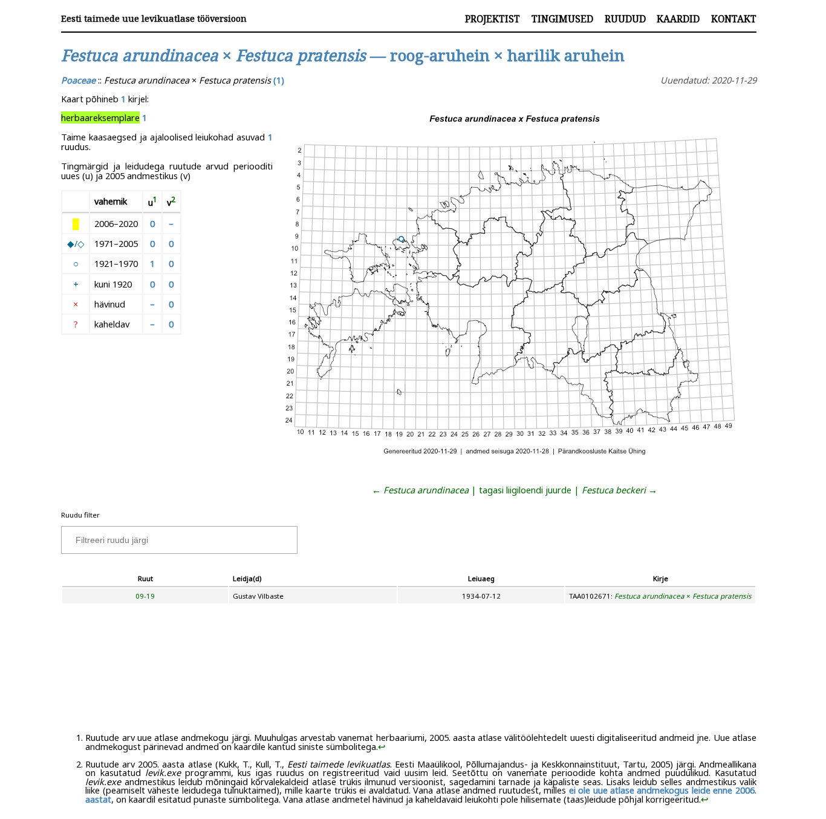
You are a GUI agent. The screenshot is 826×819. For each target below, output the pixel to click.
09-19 (145, 595)
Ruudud (625, 18)
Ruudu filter (80, 514)
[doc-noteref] (155, 202)
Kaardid (678, 18)
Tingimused (562, 18)
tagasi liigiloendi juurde (525, 490)
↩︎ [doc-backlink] (382, 746)
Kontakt (733, 18)
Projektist (492, 18)
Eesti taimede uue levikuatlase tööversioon (154, 18)
